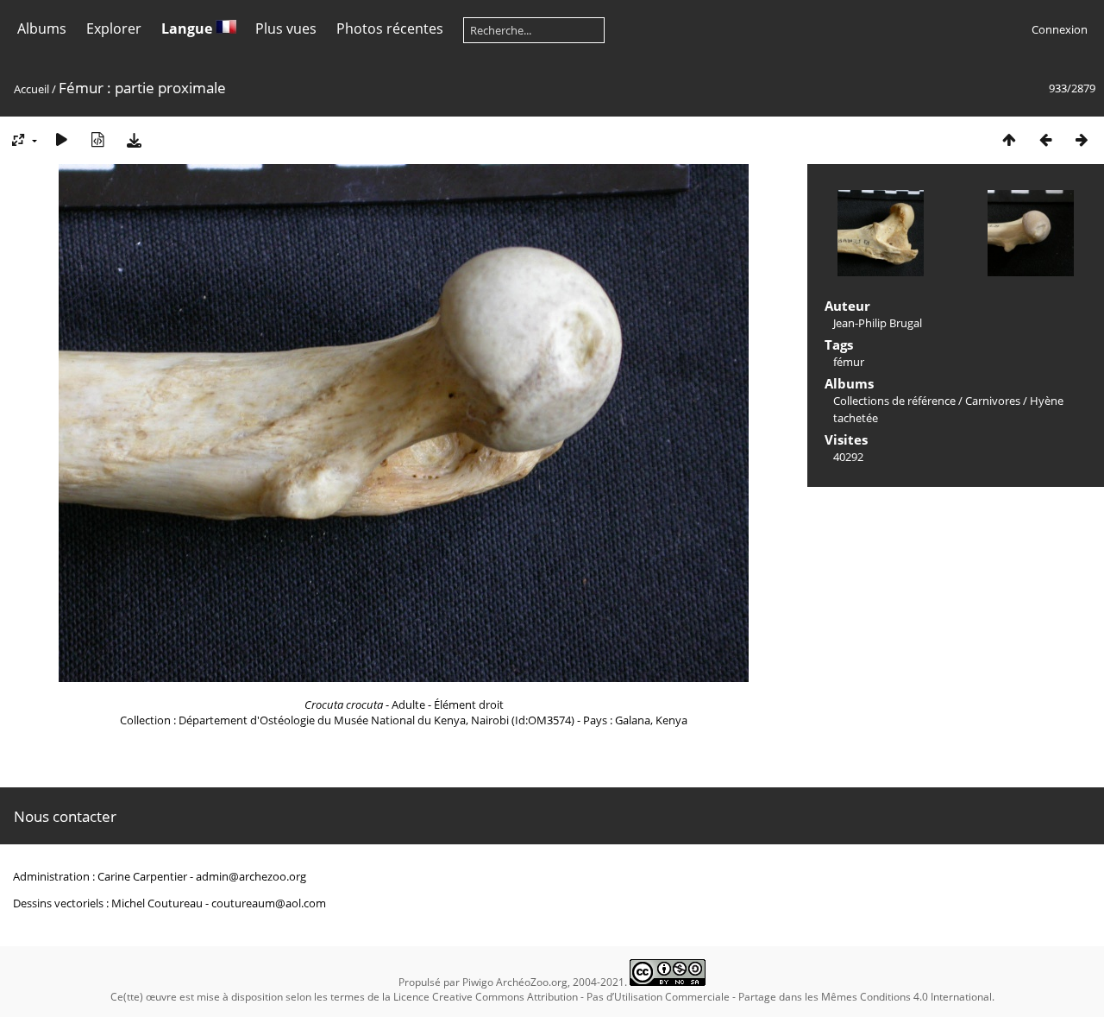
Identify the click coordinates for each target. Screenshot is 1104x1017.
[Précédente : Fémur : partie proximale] (1045, 139)
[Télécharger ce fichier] (134, 139)
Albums (41, 28)
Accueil (31, 89)
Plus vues (286, 28)
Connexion (1060, 29)
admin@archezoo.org (251, 876)
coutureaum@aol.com (268, 903)
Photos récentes (389, 28)
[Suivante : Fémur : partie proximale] (1081, 139)
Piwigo (477, 982)
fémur (848, 362)
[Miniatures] (1009, 139)
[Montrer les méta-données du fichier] (97, 139)
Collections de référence (894, 400)
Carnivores (992, 400)
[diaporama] (61, 139)
